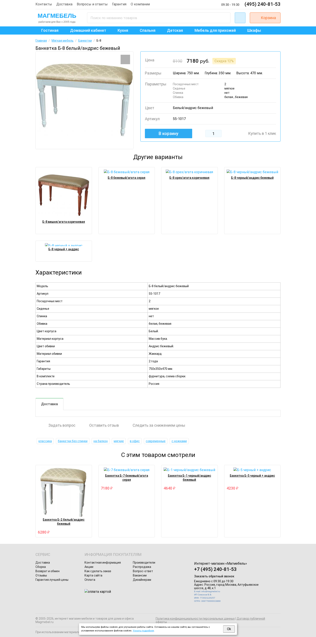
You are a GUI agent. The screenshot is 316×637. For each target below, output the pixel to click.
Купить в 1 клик (262, 133)
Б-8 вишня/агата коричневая (63, 221)
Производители (144, 562)
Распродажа (142, 567)
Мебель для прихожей (215, 30)
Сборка (40, 567)
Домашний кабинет (88, 30)
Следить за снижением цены (159, 425)
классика (45, 441)
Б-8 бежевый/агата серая (126, 177)
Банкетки (85, 40)
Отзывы (41, 575)
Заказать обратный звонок (214, 576)
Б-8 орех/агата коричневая (189, 177)
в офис (135, 441)
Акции (88, 567)
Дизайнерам (142, 579)
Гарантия (119, 4)
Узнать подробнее (143, 630)
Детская (175, 30)
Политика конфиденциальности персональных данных (195, 618)
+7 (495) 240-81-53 (215, 569)
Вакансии (140, 575)
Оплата (89, 579)
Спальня (147, 30)
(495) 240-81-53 (263, 4)
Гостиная (49, 30)
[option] (84, 100)
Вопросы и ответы (92, 4)
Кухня (123, 30)
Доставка (64, 4)
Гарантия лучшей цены (51, 579)
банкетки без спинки (72, 441)
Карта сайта (93, 575)
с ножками (179, 441)
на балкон (101, 441)
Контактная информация (102, 562)
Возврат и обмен (47, 571)
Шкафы (254, 30)
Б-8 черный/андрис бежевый (252, 177)
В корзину (168, 133)
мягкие (119, 441)
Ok (229, 629)
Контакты (43, 4)
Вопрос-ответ (143, 571)
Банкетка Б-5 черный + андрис (252, 475)
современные (156, 441)
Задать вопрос (61, 425)
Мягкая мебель (63, 40)
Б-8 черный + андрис (63, 249)
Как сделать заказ (97, 571)
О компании (140, 4)
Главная (41, 40)
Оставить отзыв (104, 425)
